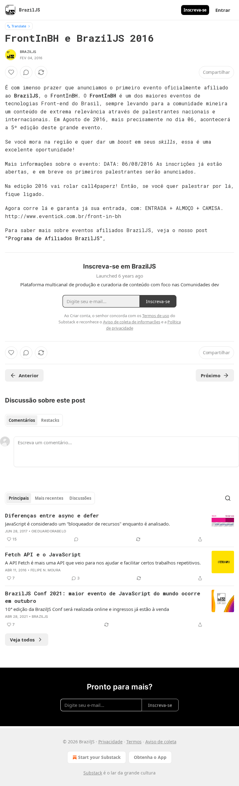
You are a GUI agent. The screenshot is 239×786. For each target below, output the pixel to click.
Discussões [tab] (80, 498)
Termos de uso (155, 315)
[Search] (228, 498)
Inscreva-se (195, 10)
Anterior (29, 375)
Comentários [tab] (22, 420)
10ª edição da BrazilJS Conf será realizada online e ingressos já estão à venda (87, 609)
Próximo (210, 375)
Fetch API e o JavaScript (43, 554)
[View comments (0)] (26, 72)
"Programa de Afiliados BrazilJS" (54, 238)
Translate (19, 26)
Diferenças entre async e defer (52, 515)
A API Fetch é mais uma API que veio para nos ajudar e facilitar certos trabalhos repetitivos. (103, 563)
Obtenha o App (150, 757)
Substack (92, 773)
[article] (119, 527)
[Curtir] (11, 72)
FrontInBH (63, 95)
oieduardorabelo (48, 531)
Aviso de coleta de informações (131, 322)
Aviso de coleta (160, 742)
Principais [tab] (19, 498)
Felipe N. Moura (45, 570)
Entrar (222, 10)
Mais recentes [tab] (49, 498)
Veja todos (22, 639)
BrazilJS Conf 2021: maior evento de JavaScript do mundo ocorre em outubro (102, 597)
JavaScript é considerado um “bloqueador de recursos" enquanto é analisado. (87, 524)
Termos (134, 742)
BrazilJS (28, 52)
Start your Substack (99, 757)
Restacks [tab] (50, 420)
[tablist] (34, 420)
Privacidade (110, 742)
